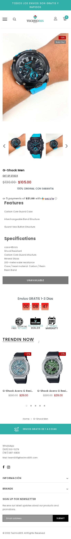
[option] (35, 77)
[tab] (20, 339)
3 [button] (35, 405)
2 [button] (31, 405)
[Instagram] (8, 467)
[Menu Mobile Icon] (5, 19)
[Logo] (35, 19)
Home (26, 418)
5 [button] (44, 405)
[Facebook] (3, 467)
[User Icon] (55, 19)
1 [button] (26, 405)
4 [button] (40, 405)
